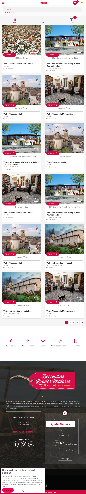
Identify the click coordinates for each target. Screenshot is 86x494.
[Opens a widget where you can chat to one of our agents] (8, 490)
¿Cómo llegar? (65, 459)
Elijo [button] (23, 491)
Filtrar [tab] (72, 22)
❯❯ (82, 322)
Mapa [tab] (43, 22)
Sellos (43, 346)
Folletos (77, 346)
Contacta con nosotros (23, 432)
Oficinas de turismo (28, 346)
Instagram (24, 444)
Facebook (16, 444)
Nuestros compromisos (59, 346)
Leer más (5, 486)
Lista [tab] (14, 22)
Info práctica (11, 346)
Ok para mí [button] (37, 491)
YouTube (31, 444)
